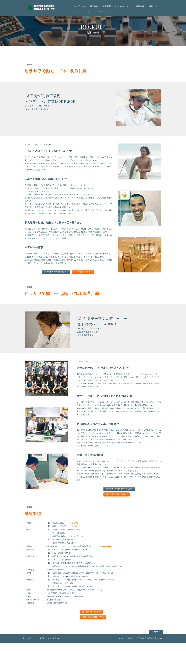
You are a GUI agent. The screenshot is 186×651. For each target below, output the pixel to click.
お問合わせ (153, 6)
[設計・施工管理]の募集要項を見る (119, 489)
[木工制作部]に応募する (83, 272)
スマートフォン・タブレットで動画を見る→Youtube (94, 11)
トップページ (80, 6)
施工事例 (94, 6)
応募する (75, 523)
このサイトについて (44, 638)
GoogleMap (106, 546)
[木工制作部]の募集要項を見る (56, 272)
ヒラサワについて (123, 6)
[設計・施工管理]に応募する (116, 494)
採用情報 (140, 6)
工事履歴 (107, 6)
